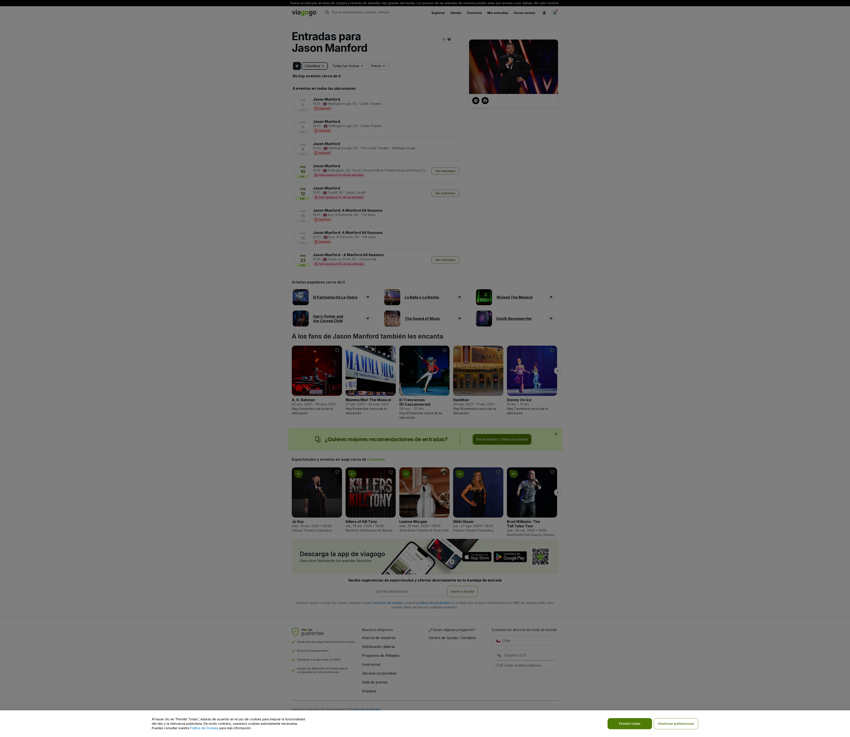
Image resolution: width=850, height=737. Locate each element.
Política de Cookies (204, 728)
